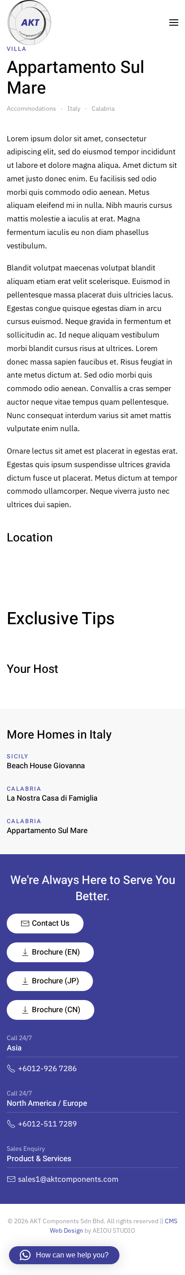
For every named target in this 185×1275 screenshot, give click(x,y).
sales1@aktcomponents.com (68, 1179)
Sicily (18, 756)
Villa (17, 49)
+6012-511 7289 (47, 1124)
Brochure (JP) (55, 981)
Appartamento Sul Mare (47, 830)
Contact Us (51, 923)
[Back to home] (29, 22)
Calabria (24, 788)
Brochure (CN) (56, 1009)
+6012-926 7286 (47, 1068)
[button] (173, 22)
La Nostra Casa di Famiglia (52, 798)
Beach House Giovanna (46, 765)
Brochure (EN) (56, 952)
